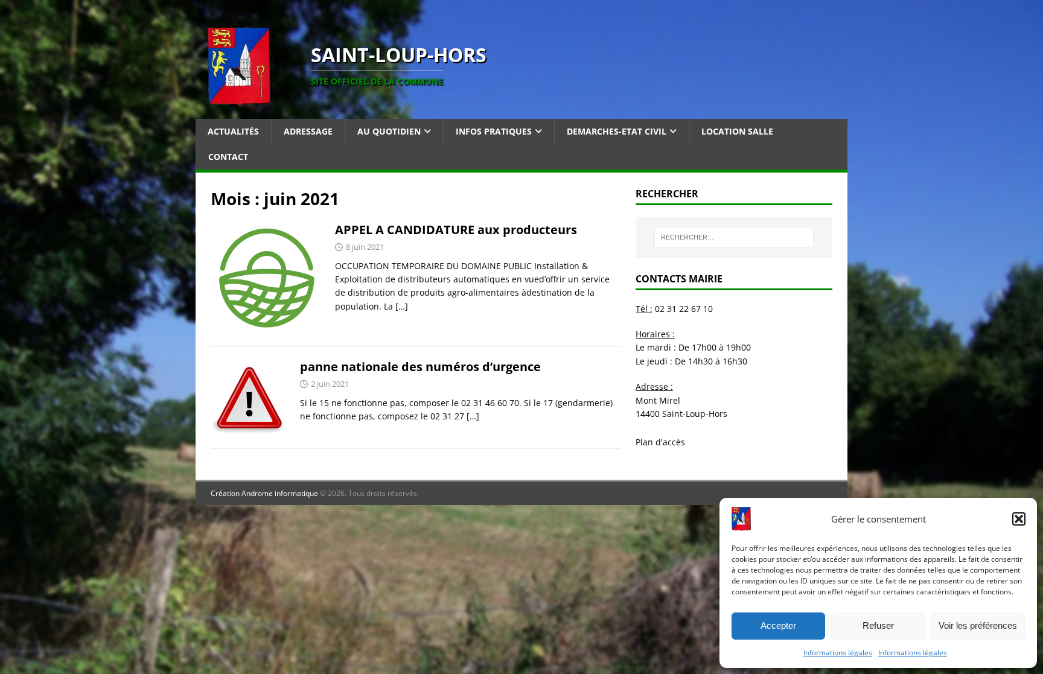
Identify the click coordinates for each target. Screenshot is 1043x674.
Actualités (233, 131)
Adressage (308, 131)
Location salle (737, 131)
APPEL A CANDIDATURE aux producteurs (456, 229)
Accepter (778, 625)
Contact (228, 156)
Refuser (878, 625)
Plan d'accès (660, 442)
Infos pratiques (494, 131)
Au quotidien (389, 131)
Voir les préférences (978, 625)
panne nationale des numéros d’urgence (420, 366)
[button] (1019, 519)
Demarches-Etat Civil (616, 131)
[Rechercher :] (734, 237)
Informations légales (837, 652)
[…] (401, 306)
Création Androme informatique (264, 493)
